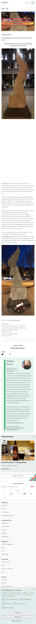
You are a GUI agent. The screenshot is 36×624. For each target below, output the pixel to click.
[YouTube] (25, 494)
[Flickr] (31, 493)
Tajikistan (4, 530)
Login (28, 2)
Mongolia (4, 533)
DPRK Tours (5, 502)
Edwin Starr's (15, 320)
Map (3, 572)
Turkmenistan (6, 526)
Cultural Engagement (8, 544)
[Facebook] (9, 354)
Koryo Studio (16, 409)
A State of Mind (19, 428)
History (4, 583)
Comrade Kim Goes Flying (15, 422)
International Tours (7, 520)
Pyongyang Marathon (8, 515)
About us (4, 577)
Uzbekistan (10, 396)
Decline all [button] (17, 617)
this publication (6, 236)
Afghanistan (5, 523)
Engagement (5, 541)
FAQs (3, 565)
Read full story (5, 468)
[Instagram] (18, 494)
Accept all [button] (18, 612)
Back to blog (18, 475)
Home (3, 8)
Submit (32, 486)
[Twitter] (2, 354)
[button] (17, 621)
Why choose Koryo (7, 586)
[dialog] (18, 605)
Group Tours (5, 505)
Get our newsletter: (18, 483)
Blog (7, 8)
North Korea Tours (18, 348)
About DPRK (5, 559)
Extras (3, 508)
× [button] (34, 589)
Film (3, 551)
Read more (11, 596)
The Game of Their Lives (12, 429)
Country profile (6, 562)
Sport (3, 547)
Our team (4, 579)
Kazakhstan (5, 536)
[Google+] (5, 497)
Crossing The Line (11, 428)
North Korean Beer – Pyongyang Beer (14, 462)
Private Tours (5, 512)
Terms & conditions (7, 568)
